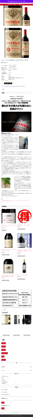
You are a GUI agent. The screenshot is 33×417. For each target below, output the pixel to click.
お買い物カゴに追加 (8, 83)
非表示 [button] (24, 1)
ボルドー (17, 86)
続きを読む (4, 230)
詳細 (3, 402)
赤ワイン (24, 86)
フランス (10, 86)
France (6, 86)
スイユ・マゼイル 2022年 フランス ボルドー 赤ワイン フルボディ (5, 201)
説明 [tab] (3, 89)
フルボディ (14, 86)
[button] (30, 29)
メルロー (20, 86)
